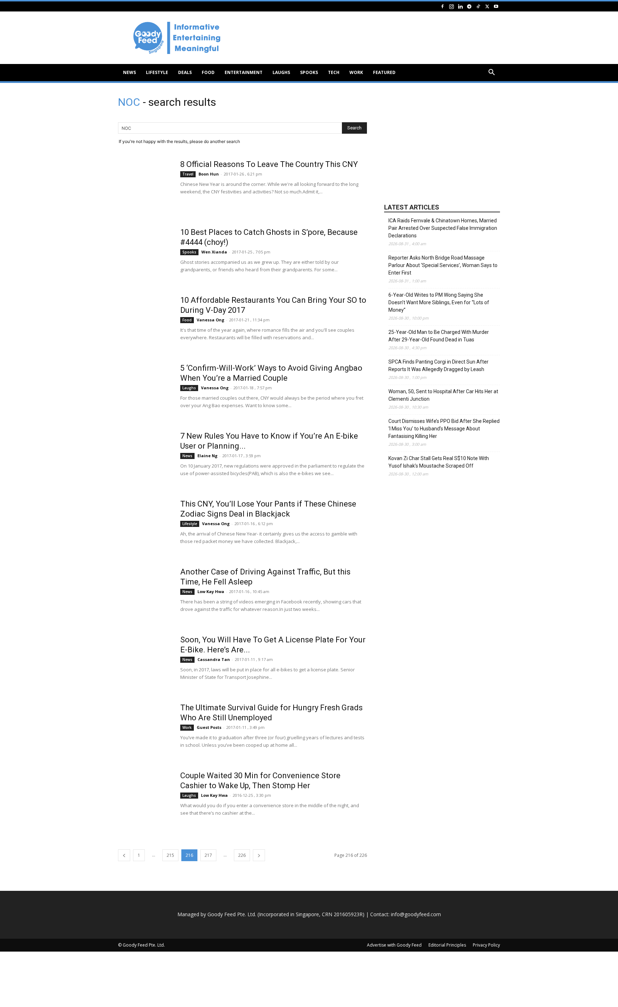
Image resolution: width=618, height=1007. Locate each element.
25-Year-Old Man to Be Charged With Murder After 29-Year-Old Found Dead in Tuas (438, 335)
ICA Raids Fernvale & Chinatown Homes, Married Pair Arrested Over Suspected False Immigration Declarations (442, 228)
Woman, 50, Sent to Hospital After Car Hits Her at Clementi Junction (443, 395)
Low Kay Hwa (210, 591)
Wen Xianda (214, 252)
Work (356, 72)
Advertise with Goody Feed (394, 945)
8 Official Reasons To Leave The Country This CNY (269, 164)
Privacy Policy (486, 945)
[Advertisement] (370, 38)
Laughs (281, 72)
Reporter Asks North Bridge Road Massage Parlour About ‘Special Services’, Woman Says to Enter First (442, 265)
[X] (487, 6)
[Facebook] (442, 6)
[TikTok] (478, 6)
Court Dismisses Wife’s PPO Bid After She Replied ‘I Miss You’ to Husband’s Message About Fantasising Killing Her (444, 428)
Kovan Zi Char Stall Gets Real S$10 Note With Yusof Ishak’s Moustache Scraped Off (438, 462)
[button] (491, 73)
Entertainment (244, 72)
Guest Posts (209, 727)
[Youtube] (496, 6)
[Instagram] (451, 6)
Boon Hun (208, 174)
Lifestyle (157, 72)
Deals (185, 72)
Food (208, 72)
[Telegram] (469, 6)
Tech (333, 72)
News (129, 72)
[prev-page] (124, 855)
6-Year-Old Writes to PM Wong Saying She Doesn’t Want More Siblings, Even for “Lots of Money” (438, 302)
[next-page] (259, 855)
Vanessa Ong (210, 319)
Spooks (309, 72)
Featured (384, 72)
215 (170, 855)
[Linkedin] (460, 6)
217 (208, 855)
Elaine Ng (207, 455)
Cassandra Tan (213, 659)
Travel (187, 174)
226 (242, 855)
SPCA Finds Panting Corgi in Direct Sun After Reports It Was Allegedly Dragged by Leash (438, 365)
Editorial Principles (447, 945)
